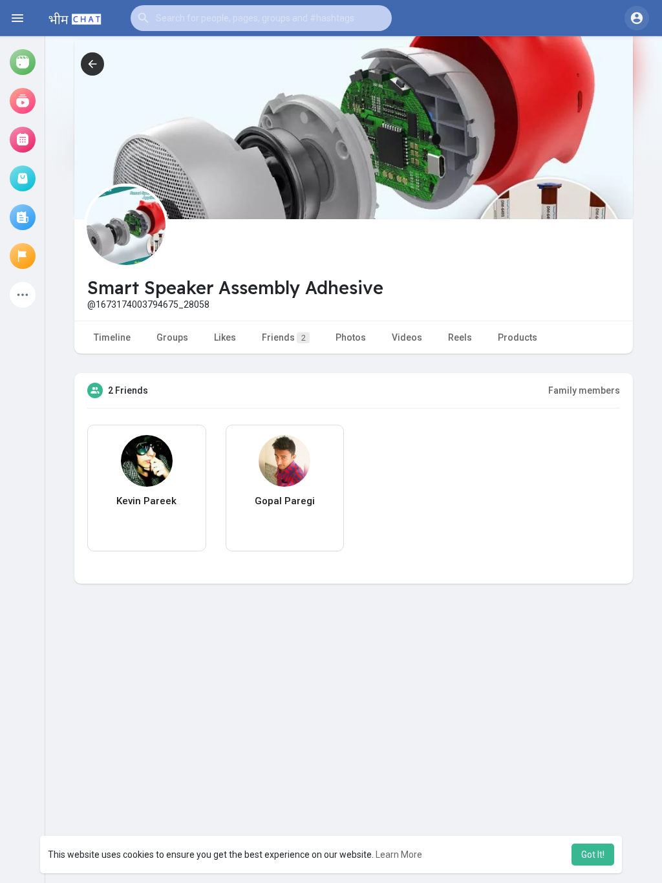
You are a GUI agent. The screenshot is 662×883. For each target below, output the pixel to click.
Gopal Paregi (285, 501)
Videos (407, 337)
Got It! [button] (592, 854)
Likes (225, 337)
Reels (460, 337)
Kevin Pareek (146, 501)
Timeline (112, 337)
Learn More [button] (399, 854)
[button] (261, 18)
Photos (351, 337)
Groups (172, 337)
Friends (284, 337)
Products (517, 337)
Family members (584, 390)
